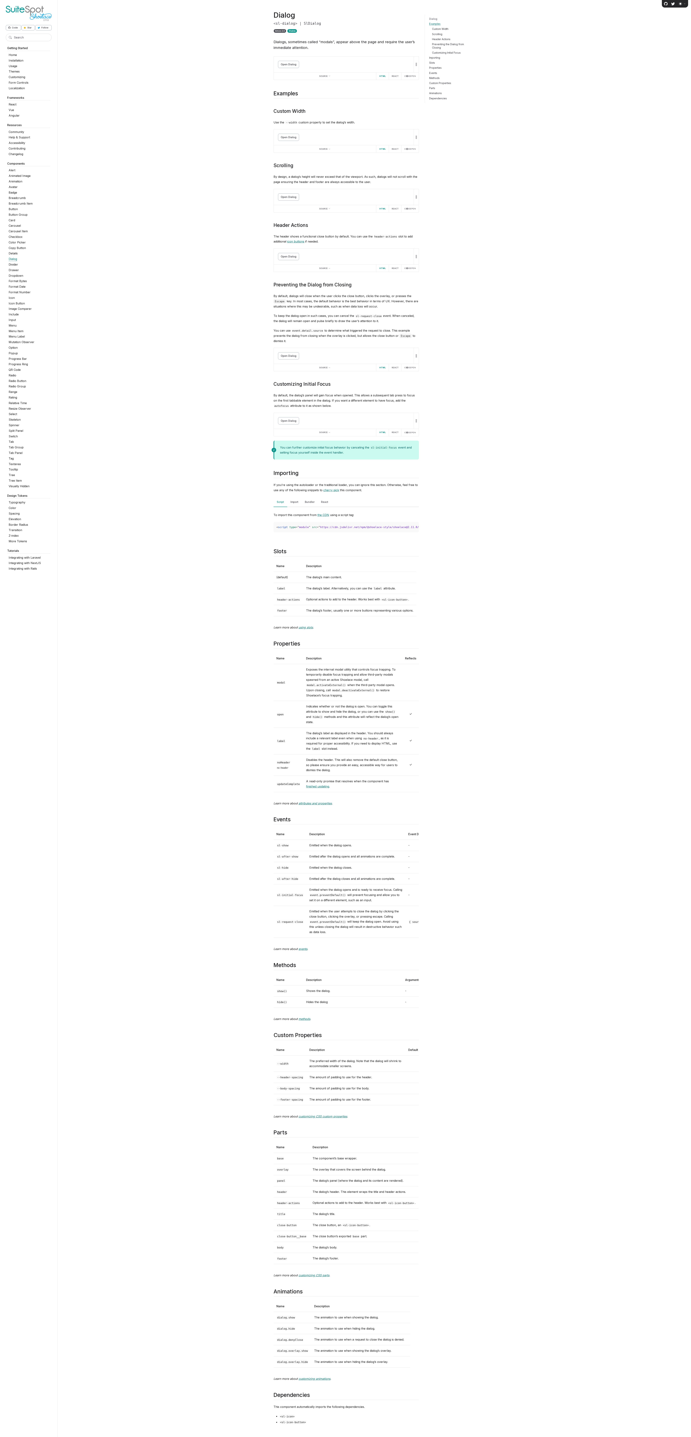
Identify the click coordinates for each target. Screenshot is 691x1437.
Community (16, 132)
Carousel (15, 225)
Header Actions (441, 39)
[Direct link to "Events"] (294, 819)
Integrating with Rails (23, 568)
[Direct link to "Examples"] (301, 93)
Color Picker (17, 242)
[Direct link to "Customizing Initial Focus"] (334, 384)
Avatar (13, 187)
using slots (306, 627)
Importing (434, 57)
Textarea (15, 464)
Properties (435, 67)
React (12, 104)
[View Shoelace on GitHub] (666, 3)
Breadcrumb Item (21, 203)
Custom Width (440, 28)
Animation (15, 181)
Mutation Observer (21, 342)
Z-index (14, 535)
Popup (13, 353)
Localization (17, 88)
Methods (434, 78)
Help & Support (19, 137)
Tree (12, 475)
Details (13, 253)
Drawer (14, 270)
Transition (15, 530)
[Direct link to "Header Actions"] (311, 225)
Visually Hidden (19, 486)
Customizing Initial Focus (446, 52)
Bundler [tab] (310, 501)
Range (13, 392)
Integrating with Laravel (25, 557)
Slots (432, 62)
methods (304, 1019)
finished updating (317, 786)
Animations (435, 93)
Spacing (14, 513)
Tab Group (16, 447)
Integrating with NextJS (25, 563)
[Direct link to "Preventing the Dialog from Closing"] (355, 285)
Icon (12, 298)
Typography (17, 502)
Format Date (17, 286)
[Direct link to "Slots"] (289, 551)
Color (12, 508)
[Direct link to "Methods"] (299, 965)
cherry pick (331, 490)
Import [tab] (294, 501)
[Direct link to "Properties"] (303, 643)
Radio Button (17, 381)
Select (13, 414)
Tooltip (13, 469)
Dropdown (16, 275)
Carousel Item (18, 231)
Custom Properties (440, 83)
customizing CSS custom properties (323, 1116)
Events (433, 72)
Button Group (18, 214)
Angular (14, 115)
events (303, 949)
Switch (13, 436)
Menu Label (17, 336)
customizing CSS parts (314, 1275)
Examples (435, 23)
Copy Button (17, 248)
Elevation (15, 519)
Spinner (14, 425)
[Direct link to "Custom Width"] (308, 111)
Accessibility (17, 143)
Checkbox (15, 237)
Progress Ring (18, 364)
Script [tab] (280, 501)
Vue (11, 110)
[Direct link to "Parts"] (290, 1132)
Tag (11, 458)
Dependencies (438, 98)
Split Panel (16, 431)
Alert (12, 170)
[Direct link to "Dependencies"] (313, 1395)
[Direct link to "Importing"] (302, 473)
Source (323, 76)
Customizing (17, 77)
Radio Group (17, 386)
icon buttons (295, 241)
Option (13, 347)
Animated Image (20, 176)
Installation (16, 60)
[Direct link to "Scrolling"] (296, 165)
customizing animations (314, 1379)
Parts (432, 88)
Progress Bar (18, 359)
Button (13, 209)
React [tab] (324, 501)
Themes (14, 71)
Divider (13, 264)
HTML (382, 76)
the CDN (323, 515)
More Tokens (18, 541)
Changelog (16, 154)
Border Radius (18, 524)
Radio (12, 375)
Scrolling (437, 34)
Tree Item (15, 480)
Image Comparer (20, 309)
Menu (13, 325)
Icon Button (17, 303)
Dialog (13, 259)
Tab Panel (15, 453)
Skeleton (15, 419)
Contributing (17, 148)
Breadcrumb (17, 198)
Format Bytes (18, 281)
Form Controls (18, 82)
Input (12, 320)
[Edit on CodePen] (410, 76)
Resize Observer (20, 408)
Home (13, 55)
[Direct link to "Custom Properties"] (325, 1035)
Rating (13, 397)
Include (14, 314)
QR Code (15, 370)
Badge (13, 192)
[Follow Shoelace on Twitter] (673, 3)
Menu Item (16, 331)
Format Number (20, 292)
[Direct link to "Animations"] (306, 1291)
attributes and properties (315, 803)
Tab (11, 441)
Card (12, 220)
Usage (13, 66)
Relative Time (18, 403)
